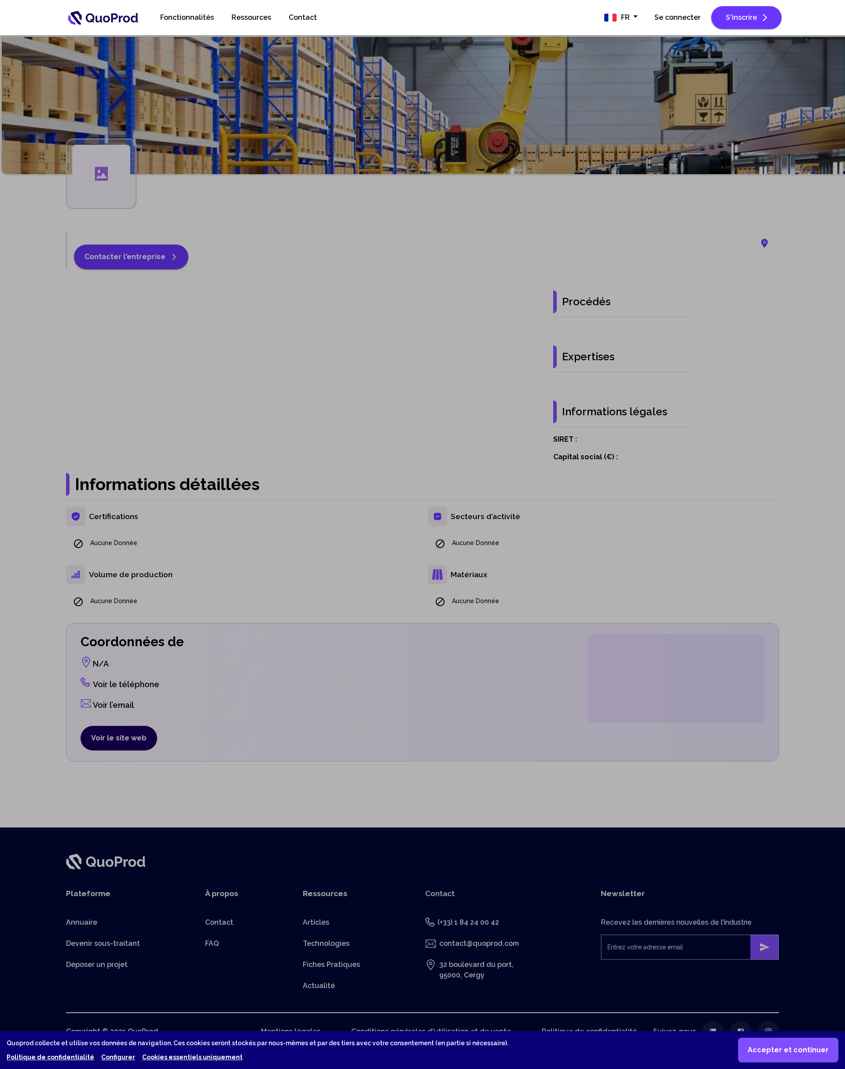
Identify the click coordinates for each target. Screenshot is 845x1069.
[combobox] (621, 17)
